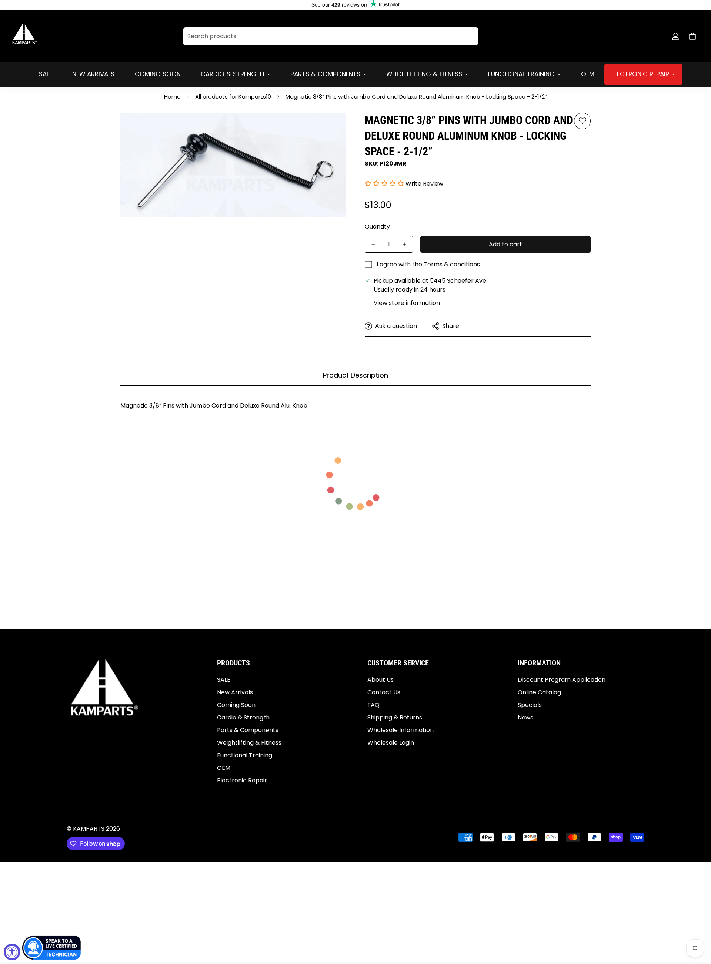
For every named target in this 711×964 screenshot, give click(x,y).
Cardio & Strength (232, 74)
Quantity (377, 226)
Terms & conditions (452, 264)
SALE (45, 74)
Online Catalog (539, 692)
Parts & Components (325, 74)
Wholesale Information (400, 730)
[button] (692, 36)
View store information (407, 303)
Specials (530, 705)
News (525, 717)
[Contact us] (51, 947)
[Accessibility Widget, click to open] (12, 952)
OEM (587, 74)
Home (172, 96)
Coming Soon (158, 74)
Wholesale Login (390, 742)
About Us (380, 679)
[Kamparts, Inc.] (25, 36)
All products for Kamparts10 (233, 96)
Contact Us (383, 692)
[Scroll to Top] (696, 923)
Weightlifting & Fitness (424, 74)
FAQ (373, 705)
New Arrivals (93, 74)
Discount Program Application (561, 679)
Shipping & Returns (394, 717)
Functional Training (521, 74)
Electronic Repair (640, 74)
